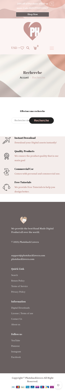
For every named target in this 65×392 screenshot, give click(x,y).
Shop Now (32, 14)
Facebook (16, 357)
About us (15, 324)
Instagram (16, 351)
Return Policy (18, 280)
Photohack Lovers (29, 242)
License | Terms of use (22, 313)
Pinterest (15, 346)
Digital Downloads (20, 308)
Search (14, 275)
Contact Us (16, 319)
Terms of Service (19, 286)
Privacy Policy (18, 292)
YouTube (15, 340)
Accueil (24, 77)
